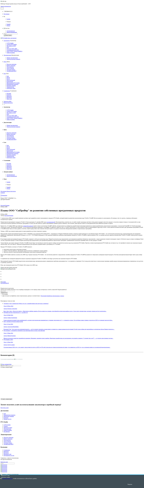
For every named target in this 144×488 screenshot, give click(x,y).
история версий (50, 222)
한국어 (8, 25)
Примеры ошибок (11, 85)
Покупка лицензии (11, 64)
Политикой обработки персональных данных (52, 295)
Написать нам (4, 462)
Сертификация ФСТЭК (13, 50)
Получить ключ (5, 407)
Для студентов (10, 68)
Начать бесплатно (8, 102)
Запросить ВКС (8, 101)
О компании (7, 91)
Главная (3, 192)
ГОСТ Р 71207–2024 (12, 48)
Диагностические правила (13, 59)
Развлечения (10, 81)
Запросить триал (8, 427)
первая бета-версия (28, 226)
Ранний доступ (7, 419)
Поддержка (6, 14)
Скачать (6, 426)
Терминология (10, 87)
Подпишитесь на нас (9, 455)
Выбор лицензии (11, 65)
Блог (5, 73)
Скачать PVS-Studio (12, 44)
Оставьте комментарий (6, 367)
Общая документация (12, 57)
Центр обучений (11, 80)
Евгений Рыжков (5, 205)
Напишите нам (7, 454)
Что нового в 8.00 (11, 46)
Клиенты (9, 94)
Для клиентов (10, 67)
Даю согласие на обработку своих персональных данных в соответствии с (33, 295)
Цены (5, 61)
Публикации (4, 195)
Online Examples (11, 52)
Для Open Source (11, 69)
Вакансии (9, 96)
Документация (7, 55)
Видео (8, 77)
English (8, 19)
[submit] (8, 35)
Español (8, 24)
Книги (8, 78)
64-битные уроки (11, 88)
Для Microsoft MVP (11, 71)
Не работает (7, 431)
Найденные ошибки (9, 416)
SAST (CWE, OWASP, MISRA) (14, 51)
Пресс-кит (9, 98)
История (9, 93)
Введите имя (4, 365)
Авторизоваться (11, 31)
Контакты (9, 97)
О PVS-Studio (10, 43)
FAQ (8, 47)
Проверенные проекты (12, 84)
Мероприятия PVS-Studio (13, 83)
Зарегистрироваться (6, 6)
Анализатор (7, 40)
